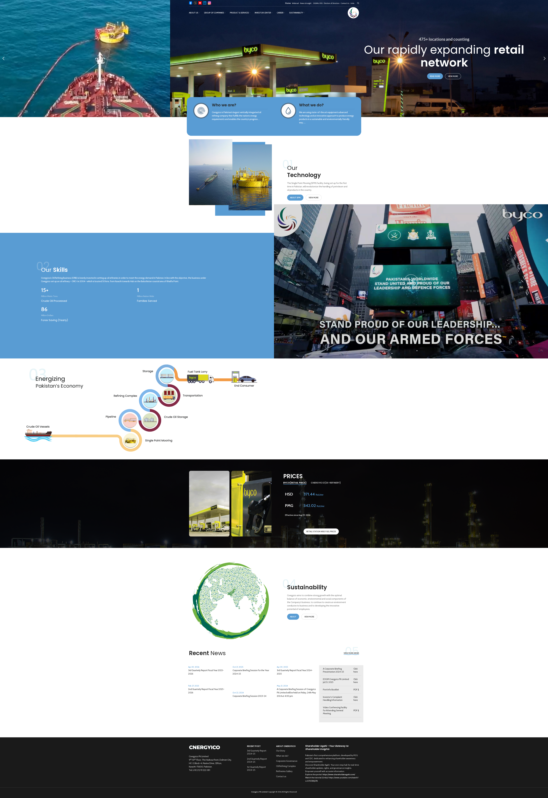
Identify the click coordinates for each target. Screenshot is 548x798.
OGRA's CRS (318, 3)
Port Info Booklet (331, 689)
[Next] (544, 58)
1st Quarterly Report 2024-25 (256, 768)
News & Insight (306, 3)
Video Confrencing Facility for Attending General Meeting (335, 710)
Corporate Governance (286, 761)
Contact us (281, 776)
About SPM (295, 197)
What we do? (282, 756)
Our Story (280, 750)
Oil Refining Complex (286, 766)
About (293, 617)
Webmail (295, 3)
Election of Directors (331, 3)
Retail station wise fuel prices (321, 531)
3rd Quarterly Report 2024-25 (256, 752)
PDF (355, 689)
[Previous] (3, 58)
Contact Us (345, 3)
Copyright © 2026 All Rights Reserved (274, 792)
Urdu (352, 3)
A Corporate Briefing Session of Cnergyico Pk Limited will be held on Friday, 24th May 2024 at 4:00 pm (296, 692)
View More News (351, 653)
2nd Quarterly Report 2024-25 (257, 760)
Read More (312, 76)
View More (330, 76)
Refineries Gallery (284, 771)
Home (288, 3)
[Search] (358, 3)
